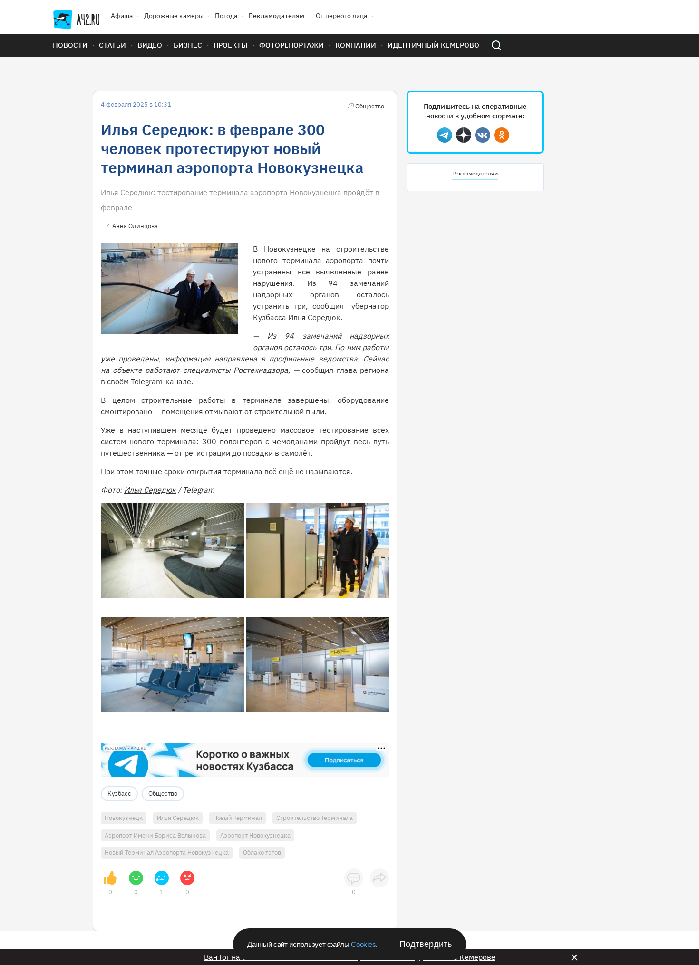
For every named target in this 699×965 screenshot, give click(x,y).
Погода (226, 15)
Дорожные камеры (174, 15)
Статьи (112, 44)
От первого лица (341, 15)
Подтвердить (425, 944)
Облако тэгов (262, 852)
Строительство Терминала (314, 818)
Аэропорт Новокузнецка (255, 835)
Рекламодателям (276, 15)
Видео (149, 44)
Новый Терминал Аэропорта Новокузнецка (167, 852)
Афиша (122, 15)
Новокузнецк (124, 818)
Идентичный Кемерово (433, 44)
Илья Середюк (150, 490)
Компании (355, 44)
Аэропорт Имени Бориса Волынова (155, 835)
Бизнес (188, 44)
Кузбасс (119, 794)
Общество (162, 794)
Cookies (363, 944)
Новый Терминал (237, 818)
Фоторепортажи (291, 44)
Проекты (231, 44)
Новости (70, 44)
